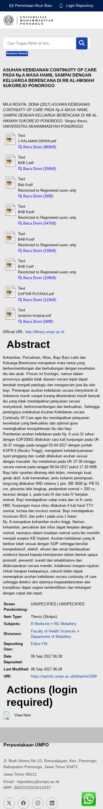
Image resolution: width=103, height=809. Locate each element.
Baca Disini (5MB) (37, 321)
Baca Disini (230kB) (39, 251)
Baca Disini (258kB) (39, 169)
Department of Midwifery (51, 636)
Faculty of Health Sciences (53, 631)
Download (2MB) (69, 196)
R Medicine (40, 624)
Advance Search (17, 53)
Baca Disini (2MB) (37, 196)
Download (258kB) (74, 169)
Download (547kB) (74, 223)
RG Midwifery (65, 624)
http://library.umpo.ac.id (44, 332)
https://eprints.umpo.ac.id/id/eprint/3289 (64, 676)
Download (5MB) (69, 321)
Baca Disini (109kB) (39, 278)
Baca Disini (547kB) (39, 223)
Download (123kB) (74, 300)
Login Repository (80, 5)
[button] (6, 715)
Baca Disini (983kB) (39, 147)
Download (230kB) (74, 251)
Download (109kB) (74, 278)
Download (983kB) (74, 147)
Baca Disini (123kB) (39, 300)
